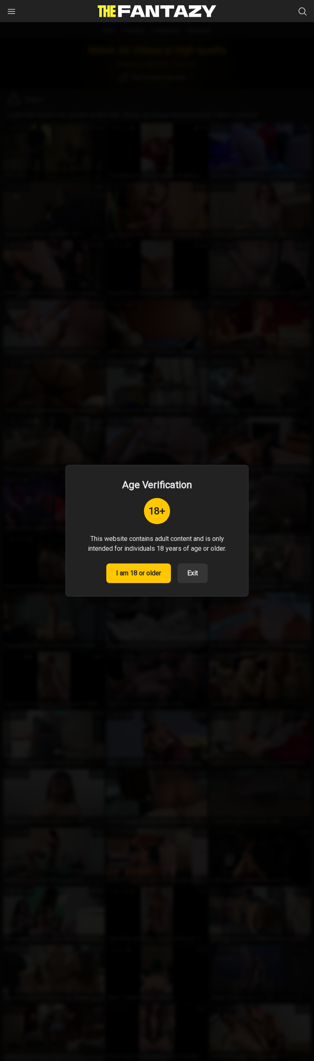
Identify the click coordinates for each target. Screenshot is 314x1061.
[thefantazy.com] (157, 11)
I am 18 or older (138, 573)
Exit (192, 573)
